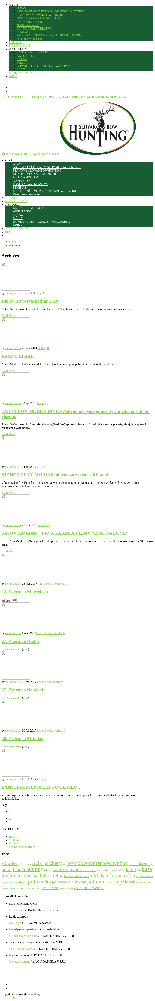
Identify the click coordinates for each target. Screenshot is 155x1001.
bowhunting (115, 863)
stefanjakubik (13, 293)
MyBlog (14, 923)
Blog (39, 293)
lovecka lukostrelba (42, 875)
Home (12, 241)
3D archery (10, 863)
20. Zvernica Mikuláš (22, 738)
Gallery (42, 348)
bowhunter (90, 863)
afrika (28, 864)
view (25, 649)
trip (66, 888)
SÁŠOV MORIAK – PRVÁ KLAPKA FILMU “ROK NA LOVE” (65, 533)
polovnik (97, 882)
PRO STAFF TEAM (29, 21)
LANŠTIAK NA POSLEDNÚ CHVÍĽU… (42, 787)
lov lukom (71, 876)
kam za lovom (67, 869)
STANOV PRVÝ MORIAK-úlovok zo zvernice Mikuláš (55, 474)
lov (5, 875)
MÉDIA (22, 62)
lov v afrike (83, 876)
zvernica (82, 887)
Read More (8, 315)
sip (119, 882)
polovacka (39, 882)
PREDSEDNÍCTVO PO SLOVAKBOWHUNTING (49, 35)
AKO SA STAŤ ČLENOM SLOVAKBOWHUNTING (50, 11)
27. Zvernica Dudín (20, 641)
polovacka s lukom (69, 881)
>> (10, 821)
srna (39, 888)
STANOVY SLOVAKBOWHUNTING (41, 14)
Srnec (62, 888)
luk (92, 875)
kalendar (48, 870)
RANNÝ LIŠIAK (18, 356)
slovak (129, 881)
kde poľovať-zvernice (51, 583)
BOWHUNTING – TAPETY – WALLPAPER (45, 66)
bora (65, 864)
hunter (19, 869)
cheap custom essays (21, 948)
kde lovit (88, 869)
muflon (14, 883)
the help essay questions (23, 935)
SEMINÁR (23, 32)
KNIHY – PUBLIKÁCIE (32, 52)
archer (38, 863)
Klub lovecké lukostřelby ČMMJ (111, 870)
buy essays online (19, 961)
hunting (34, 869)
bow (72, 863)
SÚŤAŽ (22, 59)
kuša (147, 869)
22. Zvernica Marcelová (25, 591)
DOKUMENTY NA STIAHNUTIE (39, 18)
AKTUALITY (26, 55)
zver (71, 888)
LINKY (21, 69)
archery (53, 863)
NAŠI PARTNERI (28, 25)
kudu (138, 870)
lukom (103, 875)
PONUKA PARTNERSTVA (34, 28)
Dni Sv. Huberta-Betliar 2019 (30, 301)
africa (22, 864)
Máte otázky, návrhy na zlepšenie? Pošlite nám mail (56, 975)
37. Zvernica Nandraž (23, 689)
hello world (16, 910)
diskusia (14, 840)
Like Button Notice (11, 649)
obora (22, 882)
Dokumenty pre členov (30, 38)
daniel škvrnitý (141, 863)
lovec (15, 875)
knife (131, 869)
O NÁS (21, 8)
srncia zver (50, 888)
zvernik (97, 888)
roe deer (111, 883)
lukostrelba (122, 875)
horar (7, 869)
